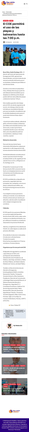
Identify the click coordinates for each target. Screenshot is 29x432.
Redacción (19, 325)
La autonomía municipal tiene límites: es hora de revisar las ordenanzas (14, 349)
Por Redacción (9, 42)
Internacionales (12, 384)
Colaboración (6, 345)
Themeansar (17, 429)
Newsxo (10, 429)
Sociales (5, 386)
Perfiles (11, 20)
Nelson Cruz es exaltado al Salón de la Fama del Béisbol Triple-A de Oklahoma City (13, 391)
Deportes (6, 384)
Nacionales (6, 20)
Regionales (23, 365)
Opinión (18, 345)
